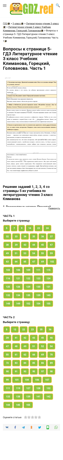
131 (48, 286)
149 (18, 303)
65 (25, 261)
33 (16, 236)
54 (33, 253)
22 (23, 329)
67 (33, 261)
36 (42, 236)
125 (8, 286)
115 (48, 270)
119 (18, 388)
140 (48, 295)
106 (18, 270)
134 (18, 295)
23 (38, 228)
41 (16, 337)
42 (25, 337)
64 (16, 261)
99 (7, 379)
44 (33, 244)
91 (16, 371)
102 (52, 261)
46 (51, 337)
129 (28, 286)
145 (18, 405)
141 (38, 396)
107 (47, 379)
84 (25, 363)
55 (42, 253)
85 (33, 363)
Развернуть (54, 208)
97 (42, 371)
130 (38, 286)
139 (38, 295)
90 (7, 371)
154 (38, 303)
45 (42, 244)
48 (16, 346)
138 (18, 396)
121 (18, 278)
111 (38, 270)
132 (8, 295)
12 (14, 329)
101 (17, 379)
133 (8, 396)
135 (28, 295)
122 (28, 278)
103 (8, 270)
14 (29, 228)
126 (18, 286)
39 (16, 244)
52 (42, 346)
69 (42, 261)
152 (28, 303)
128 (38, 388)
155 (48, 303)
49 (7, 253)
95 (33, 371)
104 (27, 379)
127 (28, 388)
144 (8, 405)
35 (33, 236)
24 (47, 228)
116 (8, 278)
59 (51, 253)
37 (51, 236)
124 (48, 278)
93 (25, 371)
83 (16, 363)
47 (51, 244)
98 (51, 371)
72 (7, 363)
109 (28, 270)
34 (25, 236)
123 (38, 278)
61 (16, 354)
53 (25, 253)
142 (48, 396)
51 (16, 253)
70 (51, 354)
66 (33, 354)
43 (25, 244)
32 (7, 236)
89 (51, 363)
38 (7, 244)
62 (25, 354)
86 (42, 363)
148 (8, 303)
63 (7, 261)
